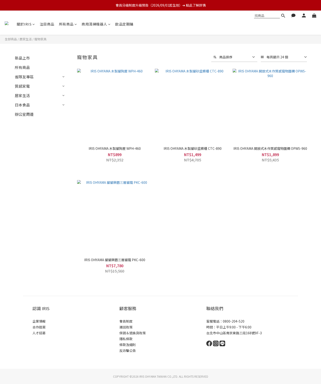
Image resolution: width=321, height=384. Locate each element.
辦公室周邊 (24, 114)
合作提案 (39, 327)
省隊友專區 (24, 76)
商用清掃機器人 (94, 24)
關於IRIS (24, 24)
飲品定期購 (124, 24)
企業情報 (39, 321)
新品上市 (22, 58)
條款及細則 (127, 344)
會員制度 (126, 321)
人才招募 (39, 333)
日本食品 (22, 105)
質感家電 (22, 86)
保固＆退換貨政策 (132, 333)
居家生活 (26, 39)
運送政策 (126, 327)
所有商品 (66, 24)
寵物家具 (40, 39)
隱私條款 (126, 338)
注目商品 (47, 24)
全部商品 (11, 39)
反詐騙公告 (127, 350)
